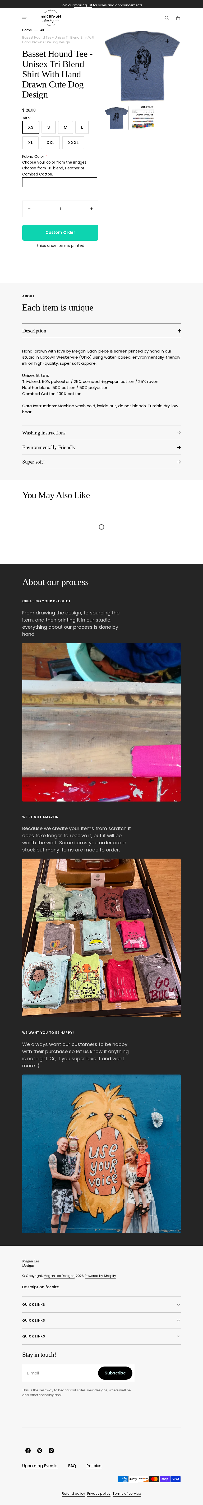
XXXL (76, 144)
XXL (53, 144)
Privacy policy (98, 1493)
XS (33, 129)
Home (27, 30)
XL (33, 144)
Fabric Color (33, 156)
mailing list (83, 5)
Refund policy (73, 1493)
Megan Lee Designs (59, 1276)
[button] (24, 18)
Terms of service (127, 1493)
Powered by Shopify (100, 1276)
